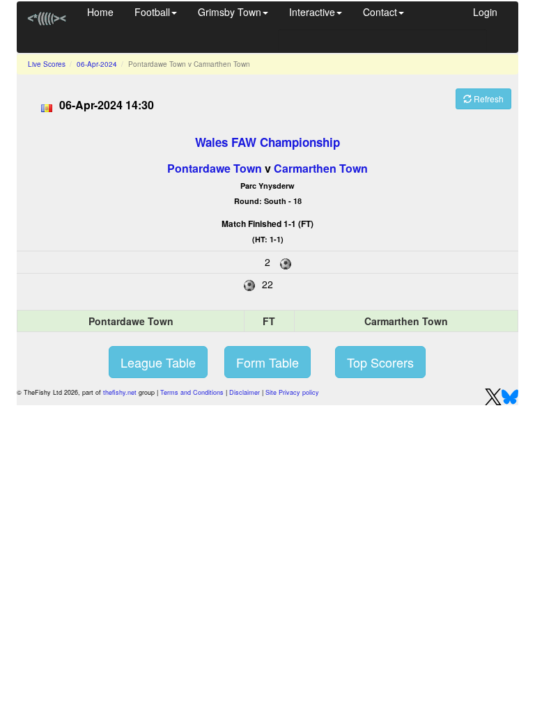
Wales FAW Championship (267, 142)
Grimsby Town (229, 12)
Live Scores (46, 64)
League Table (158, 362)
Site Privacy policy (292, 392)
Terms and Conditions (192, 392)
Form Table (267, 362)
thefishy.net (120, 392)
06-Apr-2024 (97, 64)
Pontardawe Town (214, 168)
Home (100, 12)
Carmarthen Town (321, 168)
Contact (380, 12)
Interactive (312, 12)
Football (152, 12)
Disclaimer (244, 392)
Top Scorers (380, 362)
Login (485, 12)
